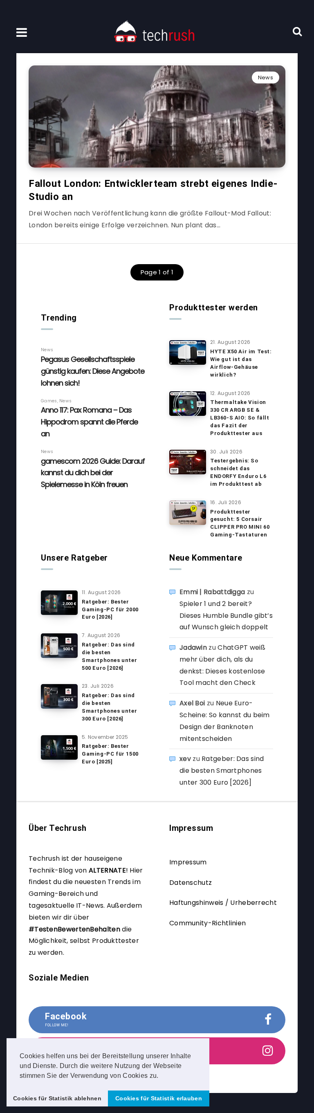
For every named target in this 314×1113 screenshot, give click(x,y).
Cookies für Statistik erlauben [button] (158, 1098)
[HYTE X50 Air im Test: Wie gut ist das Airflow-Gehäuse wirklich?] (187, 352)
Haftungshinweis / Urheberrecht (223, 902)
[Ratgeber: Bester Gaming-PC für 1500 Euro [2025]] (59, 747)
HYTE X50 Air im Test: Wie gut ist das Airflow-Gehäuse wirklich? (241, 363)
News (265, 77)
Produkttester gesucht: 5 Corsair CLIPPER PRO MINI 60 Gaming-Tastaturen (239, 523)
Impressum (188, 862)
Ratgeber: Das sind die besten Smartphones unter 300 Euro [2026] (109, 707)
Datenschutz (190, 882)
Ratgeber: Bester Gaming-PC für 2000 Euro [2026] (110, 609)
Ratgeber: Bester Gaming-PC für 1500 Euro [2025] (110, 754)
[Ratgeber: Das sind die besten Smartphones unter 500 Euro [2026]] (59, 645)
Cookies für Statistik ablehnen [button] (57, 1098)
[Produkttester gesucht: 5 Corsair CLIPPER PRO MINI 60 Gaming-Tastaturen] (187, 512)
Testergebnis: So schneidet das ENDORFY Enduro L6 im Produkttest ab (238, 472)
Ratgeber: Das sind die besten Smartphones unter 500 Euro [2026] (109, 656)
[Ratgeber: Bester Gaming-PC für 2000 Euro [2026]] (59, 602)
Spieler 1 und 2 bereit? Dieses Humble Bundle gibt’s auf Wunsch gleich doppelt (226, 615)
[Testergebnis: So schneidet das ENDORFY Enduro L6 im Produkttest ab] (187, 462)
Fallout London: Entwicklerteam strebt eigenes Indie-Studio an (153, 190)
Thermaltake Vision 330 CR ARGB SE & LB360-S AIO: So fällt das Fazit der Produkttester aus (239, 417)
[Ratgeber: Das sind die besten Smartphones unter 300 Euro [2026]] (59, 696)
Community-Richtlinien (207, 923)
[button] (161, 1076)
